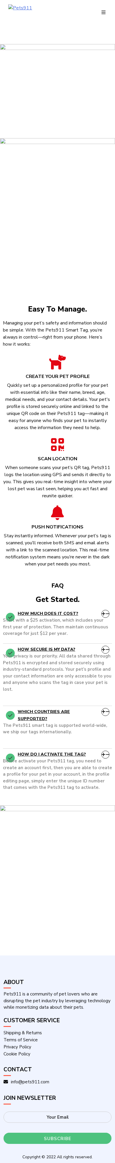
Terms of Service (21, 1040)
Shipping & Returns (23, 1033)
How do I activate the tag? (52, 754)
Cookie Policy (17, 1054)
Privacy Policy (17, 1047)
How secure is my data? (46, 649)
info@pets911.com (30, 1082)
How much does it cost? (48, 613)
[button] (57, 613)
